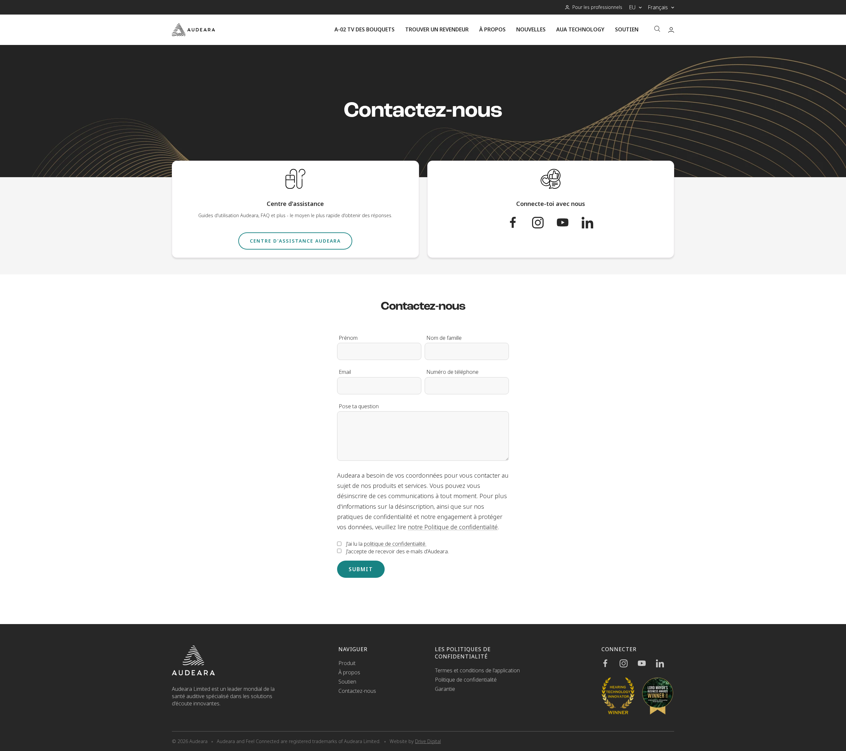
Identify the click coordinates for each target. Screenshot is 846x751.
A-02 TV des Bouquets (364, 29)
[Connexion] (671, 30)
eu (632, 7)
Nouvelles (531, 29)
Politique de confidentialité (466, 679)
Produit (347, 663)
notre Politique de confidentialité (453, 527)
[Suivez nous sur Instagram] (544, 223)
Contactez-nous (357, 690)
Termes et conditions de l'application (477, 670)
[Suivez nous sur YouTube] (569, 223)
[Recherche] (657, 29)
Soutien (626, 29)
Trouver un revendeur (437, 29)
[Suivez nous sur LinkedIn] (594, 223)
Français (658, 7)
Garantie (445, 688)
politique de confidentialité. (395, 543)
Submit (361, 569)
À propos (492, 29)
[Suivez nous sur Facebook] (519, 223)
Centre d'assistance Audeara (295, 241)
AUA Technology (580, 29)
